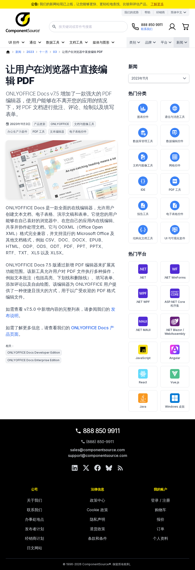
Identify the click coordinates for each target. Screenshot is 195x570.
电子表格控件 (78, 131)
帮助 (147, 12)
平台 (164, 42)
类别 (132, 42)
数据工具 (52, 42)
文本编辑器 (57, 131)
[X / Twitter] (86, 468)
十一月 (43, 52)
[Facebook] (97, 468)
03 (55, 52)
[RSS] (120, 468)
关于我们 (34, 500)
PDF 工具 (39, 131)
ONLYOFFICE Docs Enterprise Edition (33, 360)
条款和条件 (97, 538)
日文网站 (34, 547)
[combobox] (88, 26)
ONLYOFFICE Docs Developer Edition (33, 352)
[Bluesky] (109, 468)
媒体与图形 (101, 42)
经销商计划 (34, 538)
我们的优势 (131, 12)
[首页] (8, 52)
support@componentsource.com (97, 455)
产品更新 (39, 124)
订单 (160, 528)
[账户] (172, 26)
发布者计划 (34, 528)
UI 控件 (14, 42)
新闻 (179, 42)
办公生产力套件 (17, 131)
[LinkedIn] (74, 468)
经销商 (160, 12)
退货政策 (97, 528)
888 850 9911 (101, 431)
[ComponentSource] (23, 23)
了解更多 (157, 4)
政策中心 (97, 500)
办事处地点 (34, 519)
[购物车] (185, 26)
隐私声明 (97, 519)
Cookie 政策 (97, 509)
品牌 (148, 42)
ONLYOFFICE (60, 124)
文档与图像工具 (84, 124)
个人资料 (160, 538)
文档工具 (76, 42)
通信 (32, 42)
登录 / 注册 (160, 500)
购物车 (160, 509)
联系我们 (34, 509)
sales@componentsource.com (97, 449)
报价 (160, 519)
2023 (30, 52)
